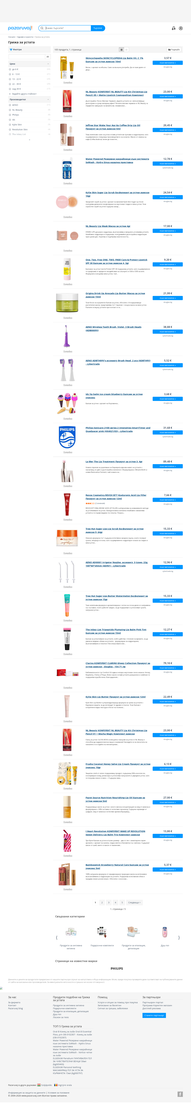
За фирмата (14, 1002)
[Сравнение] (174, 28)
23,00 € (167, 91)
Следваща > (134, 902)
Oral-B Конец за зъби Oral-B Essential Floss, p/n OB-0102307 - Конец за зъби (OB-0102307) (72, 1034)
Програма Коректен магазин (157, 1005)
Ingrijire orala (65, 1085)
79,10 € (167, 663)
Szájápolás (46, 1085)
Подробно (67, 82)
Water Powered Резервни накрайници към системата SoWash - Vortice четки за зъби (72, 1052)
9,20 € (167, 259)
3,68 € (167, 394)
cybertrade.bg (167, 168)
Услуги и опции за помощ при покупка (118, 1002)
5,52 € (167, 360)
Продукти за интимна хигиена (71, 947)
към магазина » (168, 62)
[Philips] (117, 969)
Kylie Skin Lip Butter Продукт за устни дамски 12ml (116, 696)
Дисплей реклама (152, 1008)
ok (48, 56)
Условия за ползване (58, 1092)
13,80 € (167, 831)
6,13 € (167, 764)
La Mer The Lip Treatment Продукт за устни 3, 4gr (114, 461)
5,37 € (167, 865)
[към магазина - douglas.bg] (69, 67)
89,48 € (167, 461)
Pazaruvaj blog (15, 1008)
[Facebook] (180, 1093)
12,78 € (167, 159)
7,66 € (167, 495)
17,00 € (167, 226)
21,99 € (167, 293)
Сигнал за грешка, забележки (113, 1008)
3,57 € (167, 58)
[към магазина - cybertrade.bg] (69, 168)
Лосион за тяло (61, 1017)
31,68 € (167, 427)
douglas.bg (168, 67)
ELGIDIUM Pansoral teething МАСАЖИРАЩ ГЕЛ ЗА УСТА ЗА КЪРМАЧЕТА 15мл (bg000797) (68, 1070)
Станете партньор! (154, 1015)
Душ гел (165, 945)
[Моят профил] (180, 28)
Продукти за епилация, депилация (133, 947)
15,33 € (167, 528)
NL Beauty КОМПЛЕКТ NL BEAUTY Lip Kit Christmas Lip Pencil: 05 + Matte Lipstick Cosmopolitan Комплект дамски (116, 95)
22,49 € (167, 697)
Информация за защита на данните (26, 1092)
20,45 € (167, 125)
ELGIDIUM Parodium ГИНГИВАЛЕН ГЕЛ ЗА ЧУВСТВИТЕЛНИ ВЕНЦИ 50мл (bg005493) (72, 1061)
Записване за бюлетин (109, 1005)
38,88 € (167, 327)
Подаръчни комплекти (102, 945)
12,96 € (167, 562)
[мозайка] (126, 49)
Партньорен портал (153, 1002)
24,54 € (167, 192)
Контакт (12, 1005)
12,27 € (167, 629)
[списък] (121, 49)
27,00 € (167, 797)
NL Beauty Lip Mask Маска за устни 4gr (108, 226)
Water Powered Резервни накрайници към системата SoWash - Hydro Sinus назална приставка (72, 1043)
